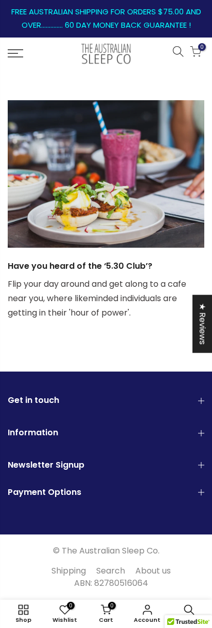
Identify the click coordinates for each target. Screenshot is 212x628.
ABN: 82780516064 (111, 583)
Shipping (68, 571)
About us (153, 571)
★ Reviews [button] (202, 324)
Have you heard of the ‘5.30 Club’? (80, 266)
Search (110, 571)
